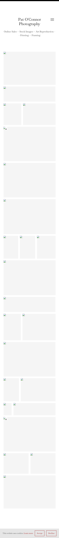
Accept (39, 533)
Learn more (28, 533)
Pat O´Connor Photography (29, 21)
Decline (51, 533)
